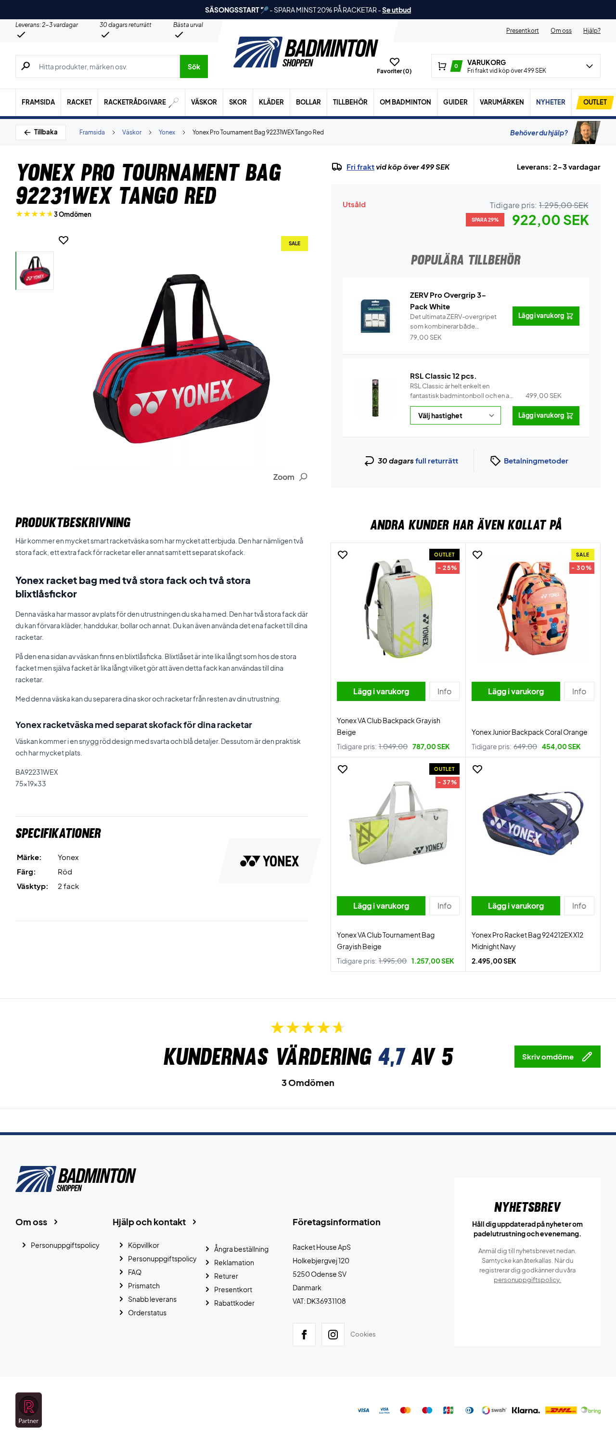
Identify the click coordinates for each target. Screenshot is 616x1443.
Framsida (38, 102)
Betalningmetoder (536, 460)
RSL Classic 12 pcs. (443, 375)
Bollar (308, 102)
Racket (79, 102)
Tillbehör (350, 102)
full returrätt (436, 460)
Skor (238, 102)
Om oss (561, 30)
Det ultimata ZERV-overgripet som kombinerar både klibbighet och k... (453, 322)
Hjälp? (592, 30)
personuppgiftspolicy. (527, 1280)
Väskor (204, 102)
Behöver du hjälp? (539, 132)
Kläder (271, 102)
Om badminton (405, 102)
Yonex (167, 132)
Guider (455, 102)
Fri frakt (360, 167)
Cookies (363, 1334)
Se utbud (396, 9)
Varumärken (502, 102)
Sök (194, 66)
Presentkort (522, 30)
